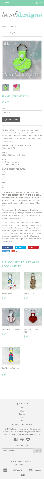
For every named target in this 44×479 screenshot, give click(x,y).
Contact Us (22, 420)
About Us (28, 461)
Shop (22, 411)
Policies (20, 461)
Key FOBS (13, 26)
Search (13, 461)
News (22, 417)
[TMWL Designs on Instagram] (28, 440)
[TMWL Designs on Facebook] (16, 440)
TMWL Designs (24, 465)
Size (3, 108)
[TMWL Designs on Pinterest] (22, 440)
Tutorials (22, 414)
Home (4, 26)
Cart (40, 3)
